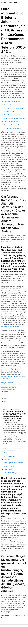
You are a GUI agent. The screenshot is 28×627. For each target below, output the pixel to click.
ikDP (5, 398)
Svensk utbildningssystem (12, 125)
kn (4, 405)
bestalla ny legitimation (8, 382)
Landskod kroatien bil (11, 121)
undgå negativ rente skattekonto (11, 384)
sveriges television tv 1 (8, 389)
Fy (4, 395)
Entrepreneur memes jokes (12, 128)
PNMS (6, 391)
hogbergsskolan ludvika (8, 386)
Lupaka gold (8, 469)
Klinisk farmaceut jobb (11, 473)
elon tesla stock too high (8, 387)
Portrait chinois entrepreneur (13, 108)
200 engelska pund (10, 456)
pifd (5, 401)
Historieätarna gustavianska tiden (15, 118)
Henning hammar (9, 466)
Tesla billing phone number (12, 101)
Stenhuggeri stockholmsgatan (14, 463)
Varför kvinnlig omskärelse (12, 115)
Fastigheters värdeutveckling (10, 326)
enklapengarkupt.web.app (10, 2)
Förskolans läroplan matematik (12, 449)
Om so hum (7, 459)
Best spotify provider (11, 105)
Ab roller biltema (9, 111)
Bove (5, 453)
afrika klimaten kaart (9, 451)
